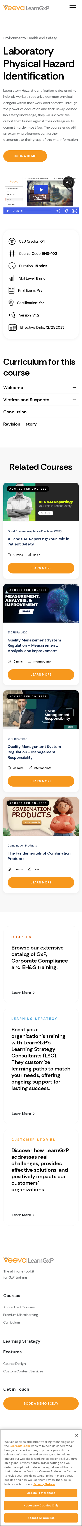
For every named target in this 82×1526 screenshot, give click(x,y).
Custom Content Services (23, 1371)
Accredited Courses (19, 1307)
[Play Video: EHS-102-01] (41, 189)
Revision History (20, 424)
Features (12, 1352)
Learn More (41, 568)
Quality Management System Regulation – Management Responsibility (34, 752)
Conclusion (15, 412)
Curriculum (11, 1322)
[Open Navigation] (73, 8)
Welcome (13, 387)
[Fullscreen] (74, 210)
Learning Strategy (21, 1341)
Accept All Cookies (41, 1518)
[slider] (37, 210)
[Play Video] (7, 210)
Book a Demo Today (41, 1403)
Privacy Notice (44, 1484)
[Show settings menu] (66, 210)
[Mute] (58, 210)
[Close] (77, 1435)
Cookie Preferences (41, 1493)
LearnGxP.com (20, 1446)
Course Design (14, 1363)
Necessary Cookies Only (41, 1505)
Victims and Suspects (26, 400)
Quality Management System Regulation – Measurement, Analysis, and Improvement (34, 645)
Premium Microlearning (20, 1314)
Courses (11, 1295)
